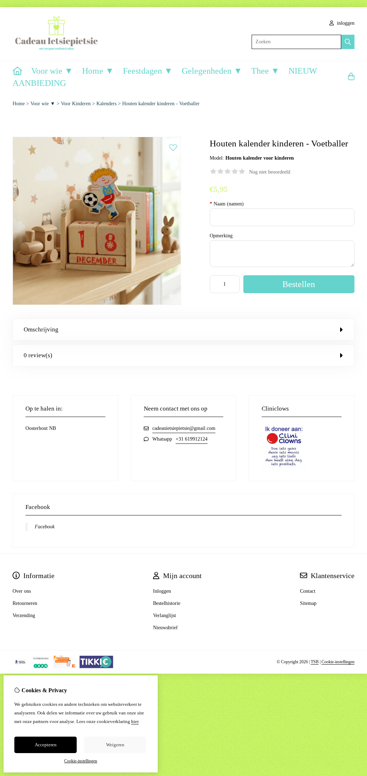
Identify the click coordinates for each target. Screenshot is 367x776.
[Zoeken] (347, 42)
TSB (315, 661)
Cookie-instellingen (337, 661)
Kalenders (106, 103)
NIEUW (303, 71)
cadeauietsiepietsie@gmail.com (183, 428)
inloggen (344, 23)
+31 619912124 (192, 439)
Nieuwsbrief (165, 627)
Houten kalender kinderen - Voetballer (161, 103)
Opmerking (221, 235)
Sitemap (308, 603)
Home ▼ (98, 71)
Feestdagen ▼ (148, 71)
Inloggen (162, 591)
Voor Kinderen (76, 103)
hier (135, 721)
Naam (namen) (227, 204)
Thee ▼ (265, 71)
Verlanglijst (164, 615)
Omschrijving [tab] (41, 329)
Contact (307, 591)
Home (19, 103)
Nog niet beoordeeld (269, 172)
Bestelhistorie (166, 603)
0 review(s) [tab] (38, 355)
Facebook (44, 526)
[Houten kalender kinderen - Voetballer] (97, 303)
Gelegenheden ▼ (212, 71)
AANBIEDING (39, 83)
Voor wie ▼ (52, 71)
